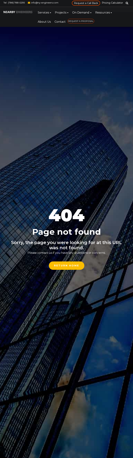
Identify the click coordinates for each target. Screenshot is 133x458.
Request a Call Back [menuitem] (86, 3)
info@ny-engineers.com (44, 2)
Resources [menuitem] (102, 12)
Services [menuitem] (43, 12)
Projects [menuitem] (60, 12)
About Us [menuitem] (44, 21)
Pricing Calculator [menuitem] (112, 2)
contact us (44, 252)
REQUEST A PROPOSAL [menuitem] (81, 21)
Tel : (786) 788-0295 (14, 2)
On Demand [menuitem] (80, 12)
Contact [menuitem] (60, 21)
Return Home (66, 265)
